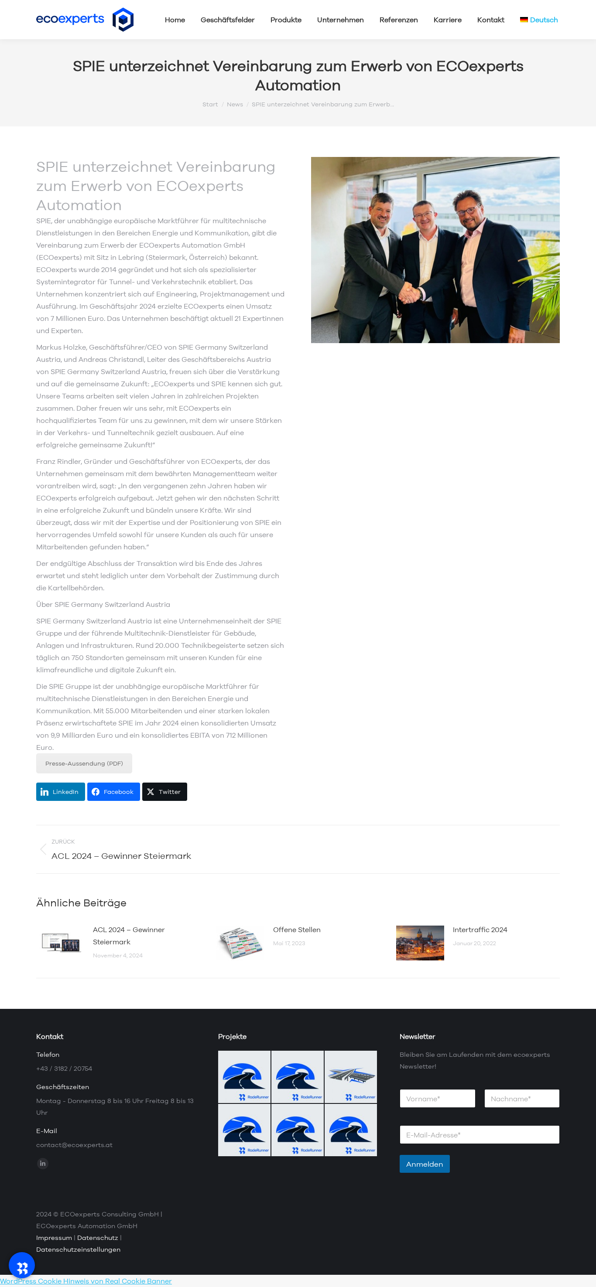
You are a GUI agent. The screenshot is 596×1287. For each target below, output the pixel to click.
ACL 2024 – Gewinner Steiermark (129, 936)
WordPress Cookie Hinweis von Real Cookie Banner (86, 1281)
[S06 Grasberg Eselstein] (244, 1077)
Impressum (54, 1237)
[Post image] (60, 943)
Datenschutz (97, 1237)
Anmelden (424, 1164)
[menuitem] (539, 19)
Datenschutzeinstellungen (78, 1249)
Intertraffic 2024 (480, 929)
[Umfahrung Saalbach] (298, 1077)
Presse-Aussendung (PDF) (84, 763)
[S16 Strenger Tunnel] (298, 1130)
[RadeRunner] (22, 1265)
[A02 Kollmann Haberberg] (351, 1130)
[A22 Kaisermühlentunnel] (244, 1130)
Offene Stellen (297, 929)
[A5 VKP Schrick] (351, 1077)
